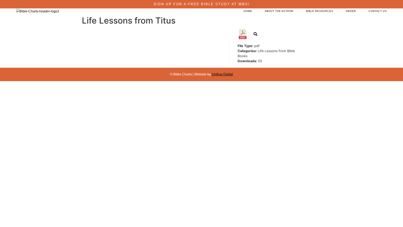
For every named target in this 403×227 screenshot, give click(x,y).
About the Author (279, 11)
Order (351, 11)
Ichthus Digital (222, 74)
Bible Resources (319, 11)
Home (248, 11)
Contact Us (378, 11)
